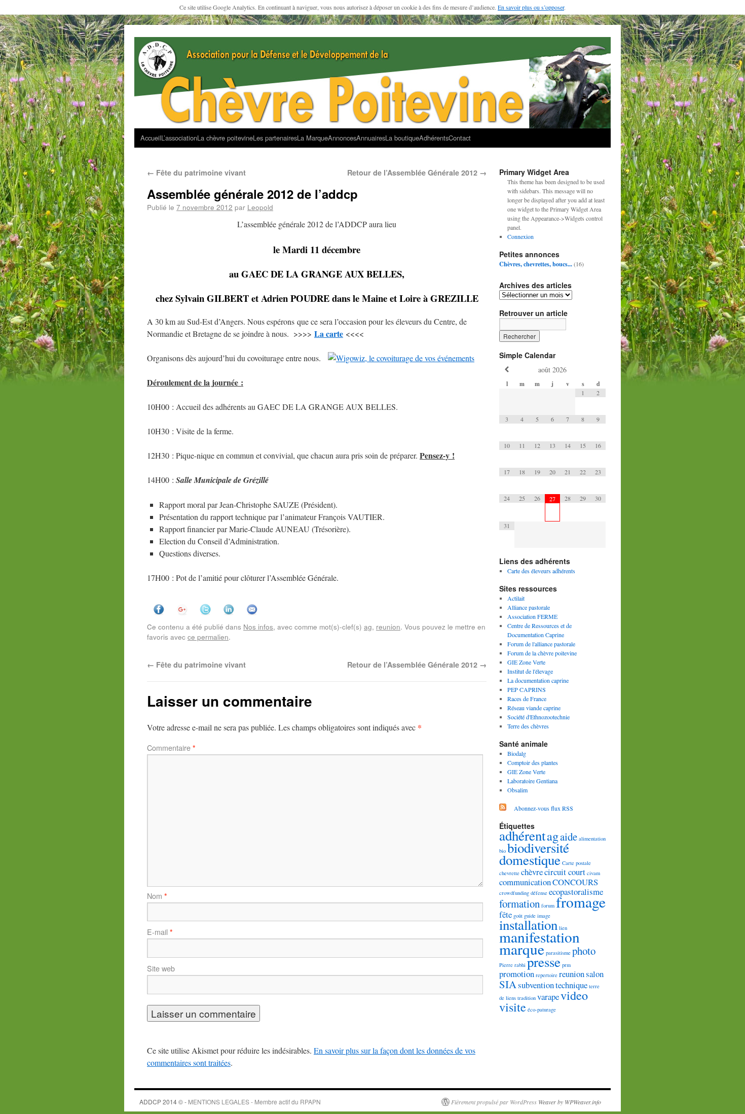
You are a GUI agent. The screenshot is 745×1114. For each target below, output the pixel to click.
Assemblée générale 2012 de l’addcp (252, 193)
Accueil (150, 138)
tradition (526, 997)
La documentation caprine (538, 680)
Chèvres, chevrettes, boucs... (535, 264)
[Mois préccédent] (506, 369)
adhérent (522, 835)
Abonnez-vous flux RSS (543, 808)
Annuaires (370, 138)
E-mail (160, 932)
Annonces (342, 138)
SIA (507, 984)
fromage (581, 902)
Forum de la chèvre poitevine (542, 653)
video (574, 995)
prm (566, 964)
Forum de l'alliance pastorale (541, 644)
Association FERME (532, 616)
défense (539, 892)
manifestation (539, 937)
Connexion (520, 236)
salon (595, 974)
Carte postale (576, 862)
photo (583, 951)
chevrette (509, 873)
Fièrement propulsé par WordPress (494, 1102)
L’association (179, 138)
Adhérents (434, 138)
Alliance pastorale (528, 607)
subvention (536, 985)
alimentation (592, 838)
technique (571, 985)
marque (521, 949)
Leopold (260, 207)
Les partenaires (275, 138)
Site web (161, 968)
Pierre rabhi (512, 964)
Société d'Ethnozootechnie (538, 717)
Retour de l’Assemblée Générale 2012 (417, 172)
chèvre (532, 872)
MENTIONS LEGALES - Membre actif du (244, 1101)
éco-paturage (542, 1009)
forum (547, 905)
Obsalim (517, 790)
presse (544, 962)
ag (368, 626)
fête (505, 914)
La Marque (312, 138)
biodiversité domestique (534, 854)
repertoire (546, 975)
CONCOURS (575, 882)
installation (528, 925)
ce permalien (208, 637)
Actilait (516, 598)
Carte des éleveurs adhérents (541, 571)
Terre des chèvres (528, 726)
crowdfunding (514, 892)
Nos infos (258, 626)
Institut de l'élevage (530, 671)
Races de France (526, 698)
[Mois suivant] (598, 369)
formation (519, 903)
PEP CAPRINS (526, 689)
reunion (388, 626)
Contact (460, 138)
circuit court (564, 872)
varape (548, 996)
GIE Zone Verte (526, 662)
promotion (516, 974)
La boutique (402, 138)
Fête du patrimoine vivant (196, 172)
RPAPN (310, 1101)
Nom (157, 896)
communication (525, 882)
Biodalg (516, 753)
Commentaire (171, 748)
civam (593, 873)
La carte (328, 333)
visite (512, 1006)
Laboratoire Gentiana (532, 781)
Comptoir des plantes (532, 762)
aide (568, 836)
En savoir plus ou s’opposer (531, 7)
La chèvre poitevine (225, 138)
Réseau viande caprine (534, 708)
